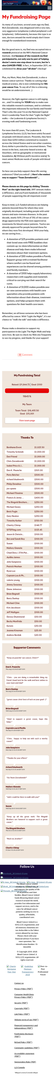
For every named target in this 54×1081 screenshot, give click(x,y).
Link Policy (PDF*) (22, 1014)
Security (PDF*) (21, 1003)
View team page (27, 420)
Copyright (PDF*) (21, 1008)
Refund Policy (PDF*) (23, 1042)
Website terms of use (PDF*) (26, 1020)
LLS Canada (19, 1067)
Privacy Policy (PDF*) (23, 989)
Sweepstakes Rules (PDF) (25, 1062)
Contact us (19, 983)
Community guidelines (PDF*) (26, 1048)
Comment (27, 354)
